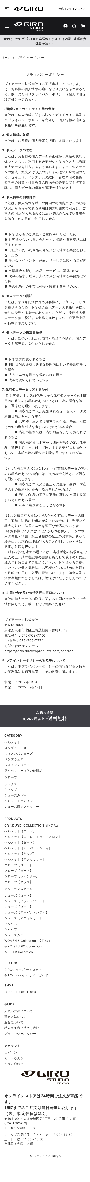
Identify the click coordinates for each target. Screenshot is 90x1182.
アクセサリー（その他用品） (25, 770)
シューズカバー (15, 795)
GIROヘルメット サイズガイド (26, 975)
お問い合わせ (13, 1064)
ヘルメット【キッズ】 (20, 853)
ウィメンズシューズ (18, 753)
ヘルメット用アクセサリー (23, 801)
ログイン (10, 1052)
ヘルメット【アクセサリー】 (25, 859)
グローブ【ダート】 (18, 870)
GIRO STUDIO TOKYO (21, 992)
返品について (13, 1022)
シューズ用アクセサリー (21, 806)
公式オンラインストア (72, 8)
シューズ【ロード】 (18, 895)
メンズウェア (13, 759)
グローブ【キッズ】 (18, 882)
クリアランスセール (18, 888)
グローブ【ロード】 (18, 865)
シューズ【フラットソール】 (25, 901)
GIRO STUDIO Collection (23, 946)
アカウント (12, 1046)
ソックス (10, 784)
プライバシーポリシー (20, 1033)
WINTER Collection (18, 952)
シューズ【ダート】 (18, 906)
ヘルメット (12, 742)
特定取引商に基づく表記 (21, 1028)
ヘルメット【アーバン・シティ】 (28, 848)
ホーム (6, 57)
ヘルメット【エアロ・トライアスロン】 (32, 837)
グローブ (10, 777)
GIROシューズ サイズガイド (24, 969)
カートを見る (13, 1058)
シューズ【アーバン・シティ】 (26, 912)
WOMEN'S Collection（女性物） (28, 940)
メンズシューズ (15, 748)
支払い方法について (18, 1011)
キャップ (10, 789)
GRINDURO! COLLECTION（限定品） (32, 825)
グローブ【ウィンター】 (21, 876)
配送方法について (17, 1016)
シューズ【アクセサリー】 (23, 918)
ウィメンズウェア (17, 765)
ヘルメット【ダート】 (20, 842)
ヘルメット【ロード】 (20, 831)
